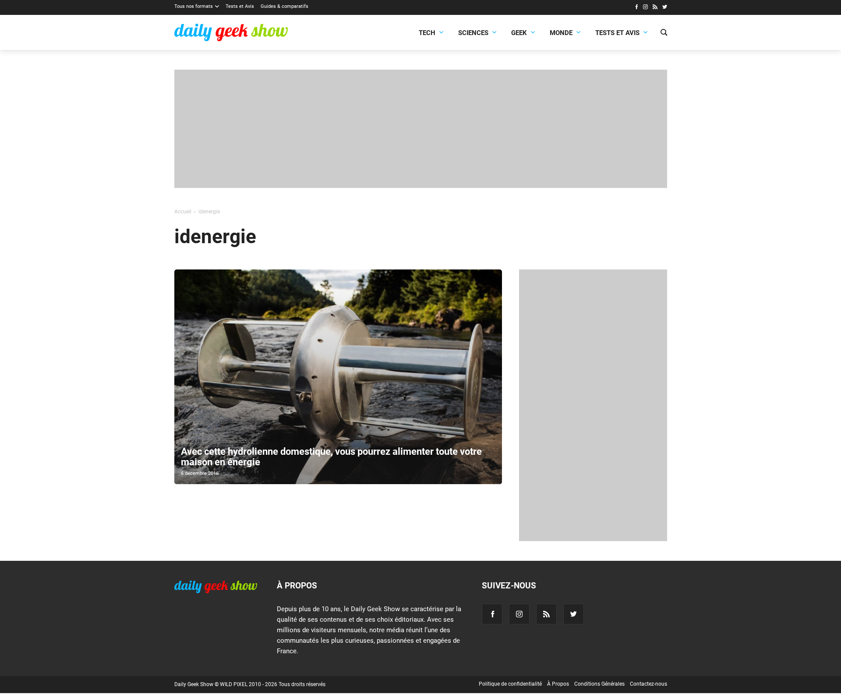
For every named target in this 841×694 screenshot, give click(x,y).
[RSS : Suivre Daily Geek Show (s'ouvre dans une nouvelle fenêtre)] (655, 8)
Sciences (473, 33)
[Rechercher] (664, 33)
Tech (427, 33)
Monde (561, 33)
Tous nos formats (193, 6)
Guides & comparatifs (284, 6)
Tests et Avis (240, 6)
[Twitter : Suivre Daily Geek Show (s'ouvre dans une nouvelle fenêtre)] (664, 8)
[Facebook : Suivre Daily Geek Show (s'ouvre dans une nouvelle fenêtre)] (636, 8)
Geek (519, 33)
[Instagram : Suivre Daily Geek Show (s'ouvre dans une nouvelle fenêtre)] (645, 8)
